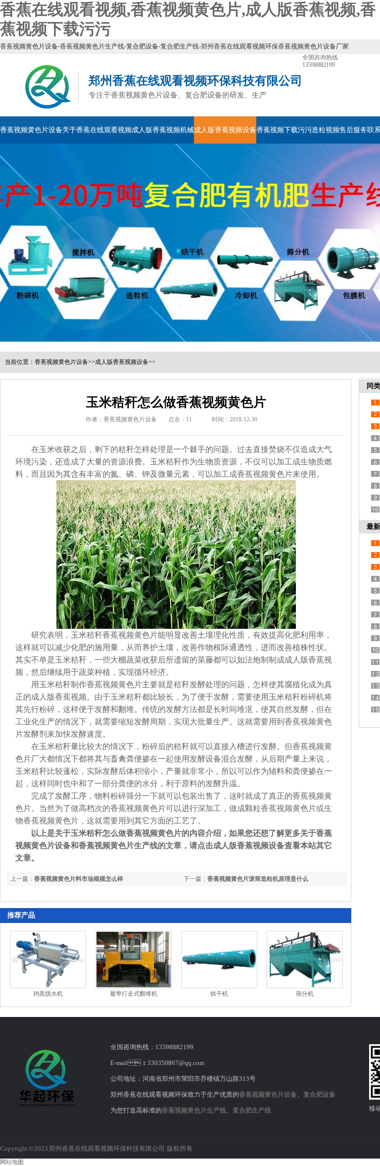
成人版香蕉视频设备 (225, 130)
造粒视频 (325, 130)
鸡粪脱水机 (48, 993)
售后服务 (353, 130)
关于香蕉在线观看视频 (97, 130)
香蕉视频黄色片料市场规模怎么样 (78, 878)
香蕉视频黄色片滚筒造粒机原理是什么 (257, 878)
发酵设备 (205, 759)
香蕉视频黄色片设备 (31, 130)
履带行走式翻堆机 (133, 993)
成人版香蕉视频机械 (163, 130)
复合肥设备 (319, 1094)
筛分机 (305, 993)
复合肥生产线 (252, 1110)
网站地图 (12, 1162)
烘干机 (219, 993)
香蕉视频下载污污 (284, 130)
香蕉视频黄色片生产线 (194, 1110)
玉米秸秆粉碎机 (296, 697)
